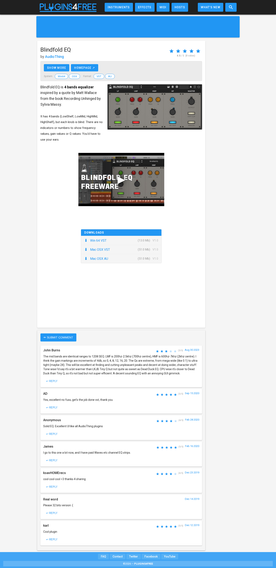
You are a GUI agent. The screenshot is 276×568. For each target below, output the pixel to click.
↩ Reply (52, 381)
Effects (145, 7)
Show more (56, 67)
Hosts (180, 7)
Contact (118, 556)
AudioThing (54, 56)
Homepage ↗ (84, 67)
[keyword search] (231, 7)
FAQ (103, 556)
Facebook (151, 556)
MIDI (163, 7)
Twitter (133, 556)
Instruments (119, 7)
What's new (210, 7)
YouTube (169, 556)
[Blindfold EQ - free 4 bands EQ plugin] (154, 106)
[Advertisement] (138, 27)
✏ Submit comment (58, 337)
